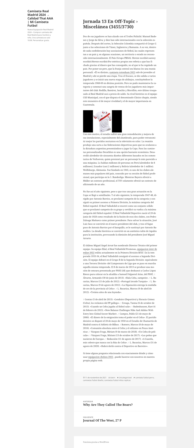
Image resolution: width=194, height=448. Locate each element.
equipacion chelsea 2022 (100, 356)
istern (112, 377)
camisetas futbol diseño (93, 380)
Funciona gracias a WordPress (96, 442)
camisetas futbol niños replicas (117, 380)
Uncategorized (125, 377)
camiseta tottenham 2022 (122, 72)
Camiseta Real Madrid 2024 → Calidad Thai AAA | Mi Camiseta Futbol (40, 18)
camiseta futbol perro (144, 377)
